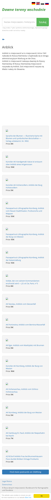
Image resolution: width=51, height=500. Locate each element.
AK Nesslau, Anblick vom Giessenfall (21, 304)
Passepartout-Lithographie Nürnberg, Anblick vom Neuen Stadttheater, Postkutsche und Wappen (25, 211)
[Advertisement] (25, 100)
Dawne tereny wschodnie (23, 9)
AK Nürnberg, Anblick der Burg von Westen (24, 412)
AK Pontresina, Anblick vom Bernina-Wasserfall (25, 324)
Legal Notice (7, 481)
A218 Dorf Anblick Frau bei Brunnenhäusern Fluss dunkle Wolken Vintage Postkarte (24, 457)
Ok (41, 496)
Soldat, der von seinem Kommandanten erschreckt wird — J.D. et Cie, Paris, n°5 (22, 282)
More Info (28, 497)
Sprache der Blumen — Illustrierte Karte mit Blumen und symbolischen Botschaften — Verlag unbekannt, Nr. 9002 (24, 138)
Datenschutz (7, 484)
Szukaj (42, 22)
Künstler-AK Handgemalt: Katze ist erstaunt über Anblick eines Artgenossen (24, 163)
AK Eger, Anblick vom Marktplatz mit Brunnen (25, 345)
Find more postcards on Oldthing (25, 472)
